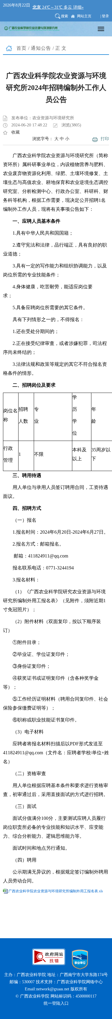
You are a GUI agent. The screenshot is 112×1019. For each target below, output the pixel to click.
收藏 (15, 132)
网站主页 (84, 16)
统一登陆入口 (56, 1003)
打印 (105, 139)
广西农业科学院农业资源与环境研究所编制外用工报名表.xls (55, 891)
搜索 (64, 16)
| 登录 (104, 16)
